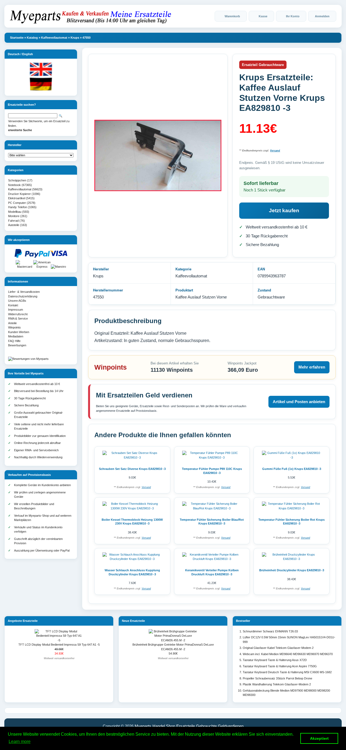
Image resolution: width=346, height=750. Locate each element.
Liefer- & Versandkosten (24, 291)
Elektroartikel (16, 198)
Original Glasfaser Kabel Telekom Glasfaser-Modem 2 (278, 647)
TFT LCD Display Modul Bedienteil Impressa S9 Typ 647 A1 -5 (59, 644)
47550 (86, 37)
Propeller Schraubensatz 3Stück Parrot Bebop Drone (277, 678)
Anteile (12, 323)
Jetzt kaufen (284, 210)
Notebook (14, 185)
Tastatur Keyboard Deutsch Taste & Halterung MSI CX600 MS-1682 (287, 672)
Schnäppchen (17, 180)
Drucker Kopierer (19, 193)
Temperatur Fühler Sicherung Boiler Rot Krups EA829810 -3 (291, 521)
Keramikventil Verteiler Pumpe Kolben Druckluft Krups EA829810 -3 (212, 572)
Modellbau (14, 211)
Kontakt (13, 305)
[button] (231, 16)
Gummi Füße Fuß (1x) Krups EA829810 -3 (291, 468)
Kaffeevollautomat (54, 37)
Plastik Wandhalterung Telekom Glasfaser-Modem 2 (277, 684)
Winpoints (14, 327)
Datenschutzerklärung (22, 296)
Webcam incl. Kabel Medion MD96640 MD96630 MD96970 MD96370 (288, 654)
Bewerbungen (17, 345)
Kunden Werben (18, 332)
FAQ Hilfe (14, 341)
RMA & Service (18, 318)
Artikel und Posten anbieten (299, 401)
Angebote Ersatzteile (23, 620)
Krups (75, 37)
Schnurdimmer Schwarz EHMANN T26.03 (270, 631)
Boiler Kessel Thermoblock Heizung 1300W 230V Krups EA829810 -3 (132, 521)
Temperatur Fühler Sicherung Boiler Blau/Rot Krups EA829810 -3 (212, 521)
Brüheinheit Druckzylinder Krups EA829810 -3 (291, 570)
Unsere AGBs (17, 300)
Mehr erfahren (311, 367)
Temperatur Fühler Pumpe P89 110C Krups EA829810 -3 (212, 470)
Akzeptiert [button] (319, 738)
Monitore (13, 216)
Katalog (32, 37)
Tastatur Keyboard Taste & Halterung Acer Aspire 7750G (280, 666)
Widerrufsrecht (18, 314)
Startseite (17, 37)
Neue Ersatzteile (133, 620)
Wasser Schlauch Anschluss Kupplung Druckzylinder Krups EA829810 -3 (132, 572)
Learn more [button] (20, 741)
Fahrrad (13, 220)
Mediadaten (15, 336)
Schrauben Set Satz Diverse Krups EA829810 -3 (132, 468)
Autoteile (13, 225)
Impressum (15, 309)
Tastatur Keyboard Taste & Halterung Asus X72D (275, 660)
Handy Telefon (17, 207)
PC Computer (17, 202)
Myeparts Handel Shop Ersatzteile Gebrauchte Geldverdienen (189, 726)
